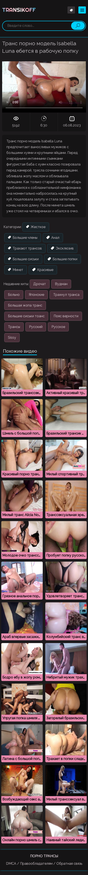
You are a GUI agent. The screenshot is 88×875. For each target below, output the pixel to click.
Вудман (61, 284)
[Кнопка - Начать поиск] (78, 26)
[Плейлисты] (71, 10)
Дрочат (39, 284)
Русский (36, 327)
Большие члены (24, 238)
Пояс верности (66, 316)
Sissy (12, 337)
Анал (54, 238)
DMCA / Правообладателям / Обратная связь (44, 863)
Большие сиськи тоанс (26, 316)
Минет (17, 270)
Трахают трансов (27, 248)
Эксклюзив (64, 248)
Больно (14, 295)
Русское (58, 327)
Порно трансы (44, 856)
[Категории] (82, 10)
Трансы (14, 327)
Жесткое (37, 227)
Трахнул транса (66, 295)
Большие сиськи (25, 259)
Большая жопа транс (25, 305)
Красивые (44, 270)
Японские (36, 295)
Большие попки (64, 259)
